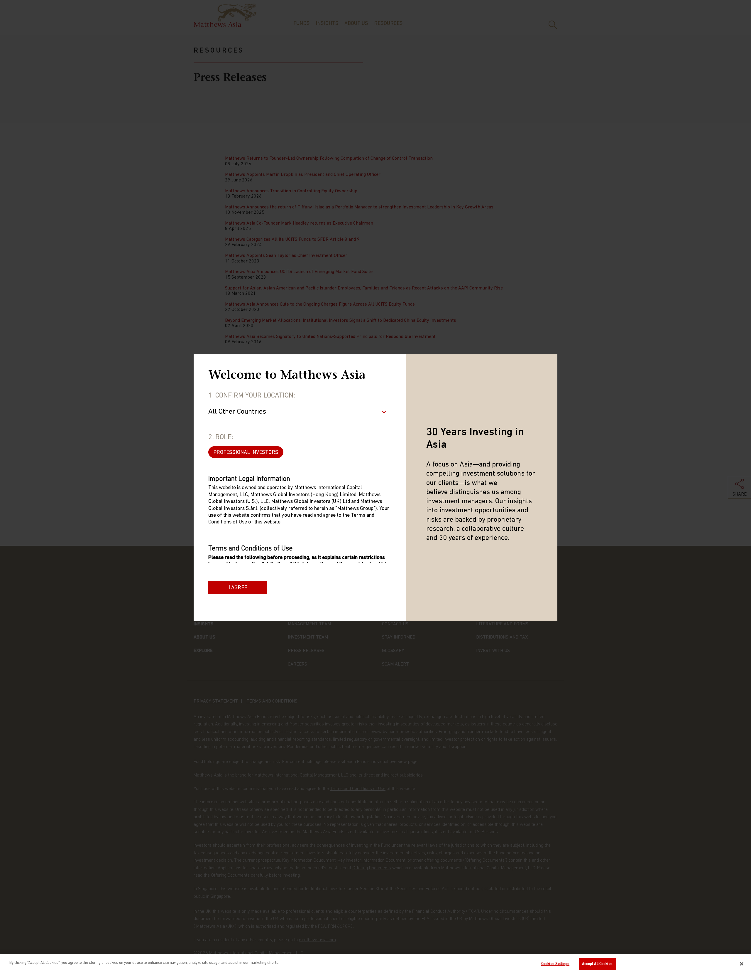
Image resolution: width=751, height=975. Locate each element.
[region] (375, 964)
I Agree (238, 588)
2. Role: (221, 437)
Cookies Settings (555, 964)
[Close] (741, 963)
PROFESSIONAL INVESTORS (245, 452)
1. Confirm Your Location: (251, 395)
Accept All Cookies (597, 964)
